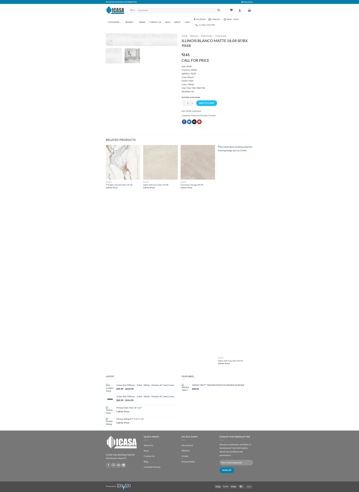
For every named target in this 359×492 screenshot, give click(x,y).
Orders (185, 456)
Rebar (142, 22)
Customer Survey (152, 466)
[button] (247, 2)
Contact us (155, 22)
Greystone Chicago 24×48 (191, 185)
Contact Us (149, 456)
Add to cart (206, 103)
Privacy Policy (188, 461)
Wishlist (186, 450)
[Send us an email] (118, 465)
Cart (187, 22)
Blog (146, 461)
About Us (148, 445)
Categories (113, 22)
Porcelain (220, 36)
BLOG (167, 22)
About (177, 22)
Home (185, 36)
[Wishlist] (231, 10)
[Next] (172, 41)
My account (187, 445)
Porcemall (207, 36)
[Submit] (218, 10)
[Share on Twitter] (189, 121)
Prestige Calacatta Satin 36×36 (119, 185)
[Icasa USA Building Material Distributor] (115, 10)
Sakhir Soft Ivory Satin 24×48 (155, 185)
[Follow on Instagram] (113, 465)
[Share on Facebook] (184, 121)
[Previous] (106, 257)
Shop (146, 450)
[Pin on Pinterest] (199, 121)
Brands (129, 22)
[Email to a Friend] (194, 121)
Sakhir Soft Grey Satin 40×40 (230, 361)
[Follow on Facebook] (108, 465)
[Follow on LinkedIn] (123, 465)
